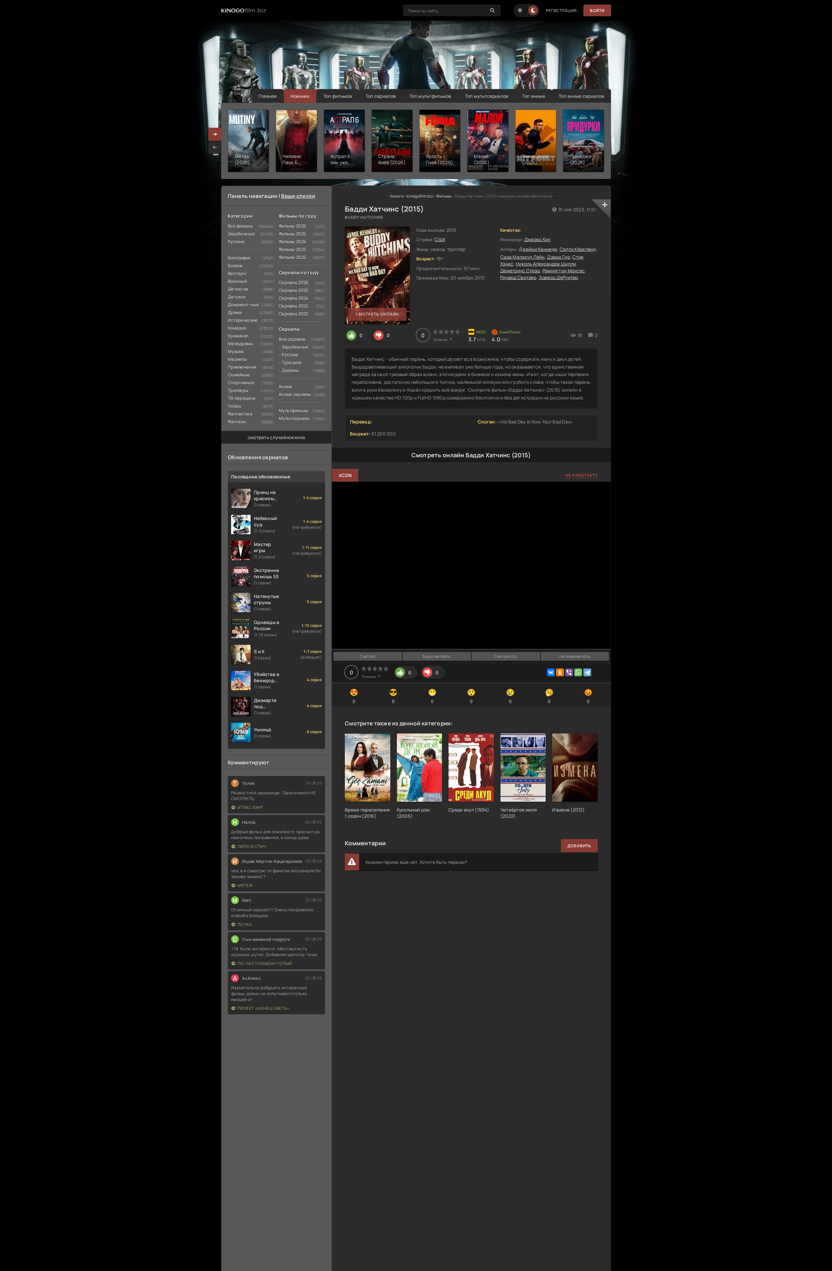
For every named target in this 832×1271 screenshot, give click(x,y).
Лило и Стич (252, 846)
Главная (268, 96)
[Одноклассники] (560, 672)
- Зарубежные (293, 347)
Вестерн (237, 273)
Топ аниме (533, 96)
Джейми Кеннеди (538, 249)
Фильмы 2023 (292, 249)
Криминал (238, 336)
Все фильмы (240, 226)
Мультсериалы (294, 418)
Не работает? (582, 475)
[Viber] (569, 672)
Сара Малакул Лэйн (522, 257)
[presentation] (214, 147)
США (440, 239)
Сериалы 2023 (293, 306)
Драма (234, 312)
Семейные (239, 375)
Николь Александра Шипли (546, 264)
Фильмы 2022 (292, 257)
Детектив (238, 289)
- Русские (289, 354)
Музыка (236, 351)
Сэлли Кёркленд (578, 249)
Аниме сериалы (295, 394)
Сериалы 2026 (293, 282)
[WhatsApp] (578, 672)
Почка (245, 924)
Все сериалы (292, 339)
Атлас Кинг (251, 807)
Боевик (235, 265)
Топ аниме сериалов (581, 96)
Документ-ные (243, 304)
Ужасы (234, 406)
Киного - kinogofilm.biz (411, 196)
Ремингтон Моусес (563, 270)
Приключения (242, 367)
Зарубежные (241, 234)
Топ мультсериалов (487, 96)
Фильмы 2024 (292, 241)
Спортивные (241, 382)
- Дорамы (289, 370)
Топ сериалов (381, 96)
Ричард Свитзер (518, 277)
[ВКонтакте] (551, 672)
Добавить (579, 846)
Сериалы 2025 (293, 290)
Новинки (300, 96)
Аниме (285, 386)
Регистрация (561, 10)
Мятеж (245, 885)
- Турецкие (290, 362)
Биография (239, 258)
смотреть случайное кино (276, 437)
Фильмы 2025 (292, 234)
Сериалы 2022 (293, 314)
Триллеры (238, 390)
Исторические (243, 320)
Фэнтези (237, 421)
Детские (237, 297)
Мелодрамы (240, 343)
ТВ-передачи (241, 398)
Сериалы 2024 (293, 298)
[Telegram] (587, 672)
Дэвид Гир (558, 257)
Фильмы (444, 196)
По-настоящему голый (265, 963)
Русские (236, 241)
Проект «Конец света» (263, 1008)
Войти (597, 10)
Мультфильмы (293, 410)
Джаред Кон (537, 239)
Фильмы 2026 (292, 226)
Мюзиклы (237, 359)
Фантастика (240, 414)
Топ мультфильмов (430, 96)
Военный (237, 281)
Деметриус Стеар (520, 270)
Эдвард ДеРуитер (558, 277)
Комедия (237, 328)
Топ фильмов (337, 96)
